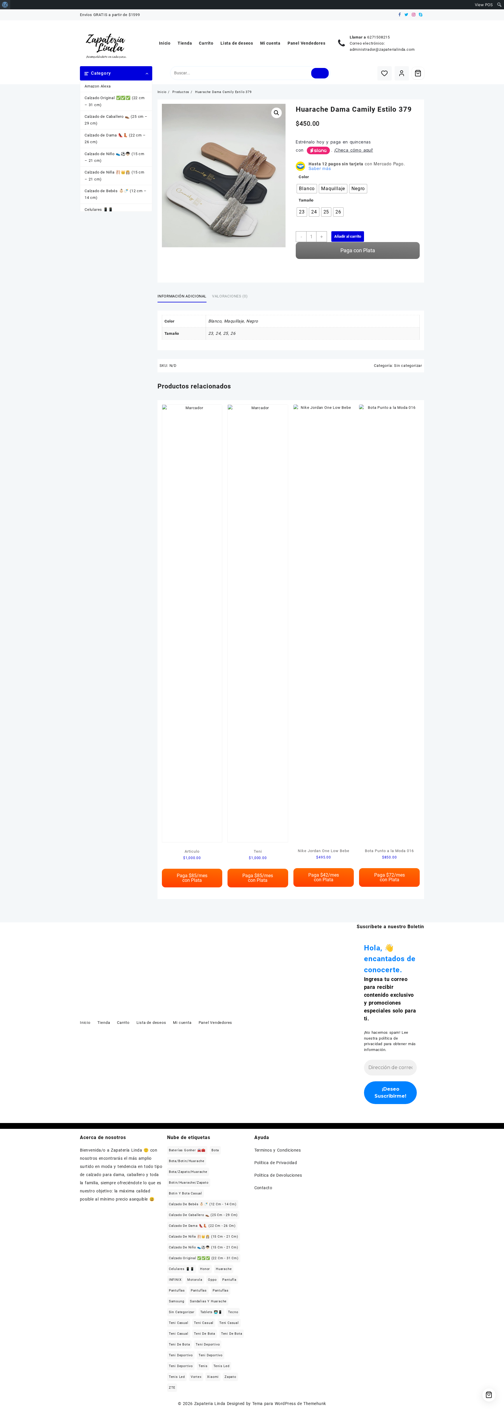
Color (304, 177)
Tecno (233, 1312)
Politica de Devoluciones (278, 1175)
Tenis (203, 1366)
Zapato (230, 1377)
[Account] (402, 73)
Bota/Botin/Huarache (186, 1161)
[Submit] (320, 73)
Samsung (176, 1301)
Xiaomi (213, 1377)
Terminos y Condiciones (277, 1150)
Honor (205, 1269)
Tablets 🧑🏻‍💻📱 (211, 1312)
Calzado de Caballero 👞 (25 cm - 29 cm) (203, 1215)
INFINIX (175, 1280)
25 (225, 333)
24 (218, 333)
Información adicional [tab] (182, 296)
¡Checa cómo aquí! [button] (353, 150)
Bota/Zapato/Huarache (188, 1172)
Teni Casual (178, 1323)
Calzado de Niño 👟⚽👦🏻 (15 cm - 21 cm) (203, 1247)
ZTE (172, 1388)
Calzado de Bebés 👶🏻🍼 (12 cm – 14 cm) (115, 194)
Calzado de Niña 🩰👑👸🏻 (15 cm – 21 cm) (114, 175)
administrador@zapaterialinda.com (382, 49)
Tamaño (306, 200)
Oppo (212, 1280)
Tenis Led (222, 1366)
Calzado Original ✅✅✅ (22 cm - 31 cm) (204, 1258)
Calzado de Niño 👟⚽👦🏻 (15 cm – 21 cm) (114, 157)
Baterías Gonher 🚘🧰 (187, 1150)
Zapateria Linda (209, 1403)
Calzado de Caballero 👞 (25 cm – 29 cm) (116, 119)
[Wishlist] (384, 73)
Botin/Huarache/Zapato (189, 1183)
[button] (276, 113)
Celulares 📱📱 (99, 209)
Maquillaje (234, 321)
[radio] (307, 188)
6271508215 (378, 37)
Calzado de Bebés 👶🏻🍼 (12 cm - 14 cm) (203, 1204)
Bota (215, 1150)
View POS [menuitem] (484, 4)
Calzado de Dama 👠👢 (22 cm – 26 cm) (115, 138)
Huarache (224, 1269)
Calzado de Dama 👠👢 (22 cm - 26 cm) (202, 1226)
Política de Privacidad (275, 1162)
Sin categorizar (408, 365)
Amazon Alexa (98, 86)
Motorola (194, 1280)
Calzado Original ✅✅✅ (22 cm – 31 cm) (115, 101)
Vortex (196, 1377)
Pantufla (229, 1280)
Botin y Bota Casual (185, 1193)
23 (210, 333)
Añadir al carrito (347, 236)
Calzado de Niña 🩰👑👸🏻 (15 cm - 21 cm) (203, 1236)
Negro (252, 321)
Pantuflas (177, 1290)
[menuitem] (5, 4)
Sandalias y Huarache (208, 1301)
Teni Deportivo (208, 1344)
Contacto (263, 1187)
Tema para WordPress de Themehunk (289, 1403)
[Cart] (417, 73)
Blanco (215, 321)
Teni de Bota (204, 1334)
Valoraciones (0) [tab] (230, 296)
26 (232, 333)
